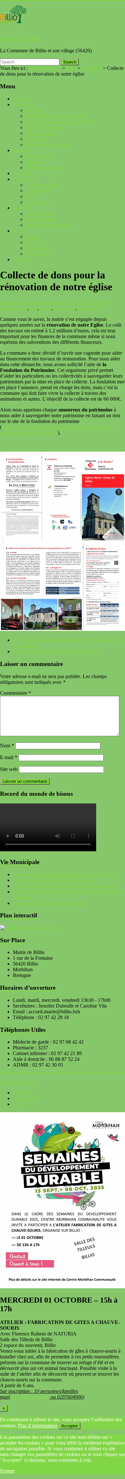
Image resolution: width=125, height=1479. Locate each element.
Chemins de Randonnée (50, 225)
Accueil (21, 98)
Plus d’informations (37, 1425)
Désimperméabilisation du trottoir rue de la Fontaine (65, 874)
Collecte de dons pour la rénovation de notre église (64, 886)
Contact (21, 259)
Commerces (38, 202)
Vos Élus (35, 110)
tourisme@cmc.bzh (29, 1397)
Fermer (7, 1471)
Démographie (39, 156)
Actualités (23, 173)
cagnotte (18, 308)
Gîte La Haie (39, 213)
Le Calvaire (37, 248)
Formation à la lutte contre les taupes (50, 903)
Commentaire (15, 693)
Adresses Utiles (41, 133)
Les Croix (36, 242)
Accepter (69, 1426)
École (31, 196)
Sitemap (21, 1092)
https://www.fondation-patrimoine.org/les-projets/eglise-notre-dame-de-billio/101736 (57, 429)
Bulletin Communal (45, 127)
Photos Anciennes (44, 167)
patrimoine (65, 308)
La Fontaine (38, 253)
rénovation (89, 308)
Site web (9, 769)
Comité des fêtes (42, 185)
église (46, 308)
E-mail (8, 757)
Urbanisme (37, 139)
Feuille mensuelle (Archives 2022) (60, 121)
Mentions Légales (18, 1081)
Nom (7, 745)
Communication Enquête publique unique (58, 651)
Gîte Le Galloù (41, 219)
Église (32, 236)
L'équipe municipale (20, 302)
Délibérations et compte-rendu (56, 116)
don (34, 308)
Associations (38, 190)
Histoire (34, 162)
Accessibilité (25, 1098)
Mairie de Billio (20, 38)
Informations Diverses (48, 144)
